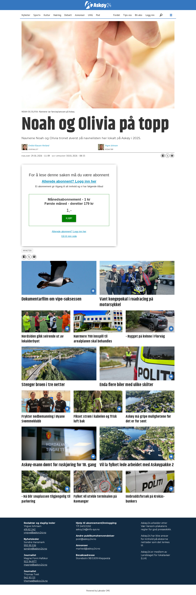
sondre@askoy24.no (35, 548)
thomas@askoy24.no (36, 580)
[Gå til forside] (98, 5)
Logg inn (149, 15)
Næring (57, 15)
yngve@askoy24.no (35, 532)
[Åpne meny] (171, 15)
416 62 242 (30, 529)
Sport (36, 15)
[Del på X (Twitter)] (167, 155)
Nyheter (26, 15)
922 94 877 (30, 561)
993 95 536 (30, 545)
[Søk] (161, 15)
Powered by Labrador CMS (98, 590)
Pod (98, 15)
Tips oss (127, 15)
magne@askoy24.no (35, 564)
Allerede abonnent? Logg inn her (69, 181)
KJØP (69, 218)
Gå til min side (69, 236)
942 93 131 (29, 577)
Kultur (47, 15)
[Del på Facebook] (163, 155)
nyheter (27, 250)
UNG (90, 15)
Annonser (80, 15)
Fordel (116, 15)
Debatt (68, 15)
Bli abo (138, 15)
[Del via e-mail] (172, 155)
